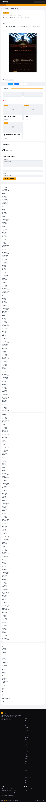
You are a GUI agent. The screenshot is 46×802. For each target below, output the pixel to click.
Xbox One (4, 702)
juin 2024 (4, 209)
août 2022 (4, 230)
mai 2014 (4, 282)
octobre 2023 (5, 220)
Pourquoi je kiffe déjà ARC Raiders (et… (9, 792)
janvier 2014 (4, 288)
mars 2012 (4, 319)
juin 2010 (4, 350)
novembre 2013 (5, 291)
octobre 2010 (5, 344)
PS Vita (3, 684)
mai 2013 (4, 299)
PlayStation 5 (21, 1)
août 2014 (4, 278)
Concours (4, 652)
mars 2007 (4, 406)
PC (2, 675)
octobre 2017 (5, 255)
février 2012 (4, 321)
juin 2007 (4, 401)
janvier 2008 (4, 391)
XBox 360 (4, 701)
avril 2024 (4, 212)
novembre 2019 (5, 245)
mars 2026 (4, 187)
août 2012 (4, 312)
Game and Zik (5, 662)
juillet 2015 (4, 263)
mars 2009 (4, 371)
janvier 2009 (4, 374)
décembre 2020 (5, 239)
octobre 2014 (5, 275)
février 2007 (4, 407)
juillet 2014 (4, 279)
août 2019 (4, 246)
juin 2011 (4, 332)
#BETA (7, 80)
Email (4, 173)
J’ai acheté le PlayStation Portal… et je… (9, 790)
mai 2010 (4, 351)
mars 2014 (4, 285)
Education (4, 656)
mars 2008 (4, 388)
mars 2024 (4, 213)
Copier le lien (24, 84)
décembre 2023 (5, 217)
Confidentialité (27, 793)
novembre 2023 (5, 219)
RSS (33, 800)
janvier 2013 (4, 305)
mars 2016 (4, 259)
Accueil (11, 1)
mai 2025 (4, 195)
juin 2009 (4, 367)
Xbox (3, 699)
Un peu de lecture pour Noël (30, 116)
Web (3, 694)
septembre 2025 (5, 190)
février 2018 (4, 251)
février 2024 (4, 215)
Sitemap (36, 800)
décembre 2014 (5, 272)
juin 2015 (4, 265)
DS (2, 655)
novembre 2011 (5, 325)
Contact (26, 790)
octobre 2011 (5, 327)
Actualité (15, 1)
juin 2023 (4, 225)
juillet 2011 (4, 331)
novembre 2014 (5, 273)
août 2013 (4, 295)
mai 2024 (4, 210)
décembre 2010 (5, 341)
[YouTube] (7, 719)
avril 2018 (4, 249)
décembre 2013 (5, 289)
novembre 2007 (5, 394)
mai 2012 (4, 317)
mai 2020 (4, 242)
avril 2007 (4, 404)
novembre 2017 (5, 253)
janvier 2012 (4, 322)
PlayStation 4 (5, 679)
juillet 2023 (4, 223)
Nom (4, 169)
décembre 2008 (5, 375)
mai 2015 (4, 266)
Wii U (3, 697)
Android (4, 649)
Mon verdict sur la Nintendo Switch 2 (8, 795)
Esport (3, 658)
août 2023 (4, 222)
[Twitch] (10, 719)
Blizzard (7, 30)
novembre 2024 (5, 202)
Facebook (17, 84)
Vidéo (3, 692)
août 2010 (4, 347)
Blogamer (5, 800)
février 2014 (4, 286)
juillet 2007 (4, 400)
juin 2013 (4, 298)
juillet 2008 (4, 383)
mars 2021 (4, 236)
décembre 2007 (5, 393)
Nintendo (4, 672)
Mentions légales (28, 792)
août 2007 (4, 398)
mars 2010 (4, 354)
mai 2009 (4, 368)
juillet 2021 (4, 232)
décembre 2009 (5, 358)
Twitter (11, 84)
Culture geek (5, 654)
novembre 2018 (5, 248)
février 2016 (4, 261)
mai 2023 (4, 226)
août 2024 (4, 206)
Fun (3, 661)
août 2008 (4, 381)
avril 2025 (4, 196)
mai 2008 (4, 385)
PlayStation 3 (5, 678)
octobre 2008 (5, 378)
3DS (3, 646)
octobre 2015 (5, 262)
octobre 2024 (5, 203)
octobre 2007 (5, 395)
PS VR (3, 685)
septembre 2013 (5, 294)
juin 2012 (4, 315)
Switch (26, 1)
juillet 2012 (4, 314)
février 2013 (4, 304)
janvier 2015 (4, 271)
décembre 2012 (5, 306)
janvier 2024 (4, 216)
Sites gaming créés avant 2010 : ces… (8, 788)
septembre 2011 (5, 328)
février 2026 (4, 189)
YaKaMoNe (6, 17)
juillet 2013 (4, 296)
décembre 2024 (5, 200)
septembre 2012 (5, 311)
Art (3, 651)
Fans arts (4, 659)
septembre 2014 (5, 276)
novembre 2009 (5, 360)
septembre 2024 (5, 205)
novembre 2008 (5, 377)
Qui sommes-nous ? (28, 788)
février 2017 (4, 256)
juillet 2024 (4, 207)
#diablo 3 (11, 80)
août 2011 (4, 329)
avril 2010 (4, 352)
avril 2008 (4, 387)
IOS (3, 668)
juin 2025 (4, 193)
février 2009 (4, 372)
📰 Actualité (6, 12)
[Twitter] (2, 719)
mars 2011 (4, 337)
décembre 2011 (5, 324)
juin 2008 (4, 384)
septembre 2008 (5, 380)
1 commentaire (28, 17)
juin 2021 (4, 233)
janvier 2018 (4, 252)
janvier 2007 (4, 408)
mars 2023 (4, 229)
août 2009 (4, 364)
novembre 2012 (5, 308)
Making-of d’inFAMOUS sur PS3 (10, 116)
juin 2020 (4, 240)
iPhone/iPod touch (6, 669)
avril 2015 (4, 268)
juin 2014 (4, 281)
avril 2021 (4, 235)
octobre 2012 (5, 309)
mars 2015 (4, 269)
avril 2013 (4, 301)
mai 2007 (4, 403)
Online (3, 674)
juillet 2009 (4, 365)
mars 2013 (4, 302)
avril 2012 (4, 318)
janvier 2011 (4, 340)
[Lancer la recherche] (44, 2)
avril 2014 (4, 284)
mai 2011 (4, 334)
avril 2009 (4, 370)
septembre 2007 (5, 397)
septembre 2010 (5, 345)
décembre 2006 (5, 410)
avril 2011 (4, 335)
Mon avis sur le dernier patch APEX (8, 793)
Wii (2, 695)
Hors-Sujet (4, 665)
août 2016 (4, 258)
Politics (3, 682)
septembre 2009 (5, 362)
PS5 (3, 687)
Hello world (4, 664)
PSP (3, 688)
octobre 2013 (5, 292)
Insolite (30, 1)
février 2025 (4, 197)
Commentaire (5, 159)
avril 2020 (4, 243)
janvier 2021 (4, 238)
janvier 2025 (4, 199)
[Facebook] (5, 719)
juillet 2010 (4, 348)
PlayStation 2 (5, 677)
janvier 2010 (4, 357)
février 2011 (4, 338)
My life (3, 671)
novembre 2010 (5, 342)
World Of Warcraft (6, 698)
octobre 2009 (5, 361)
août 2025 (4, 192)
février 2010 (4, 355)
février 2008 (4, 390)
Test (3, 691)
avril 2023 (4, 228)
